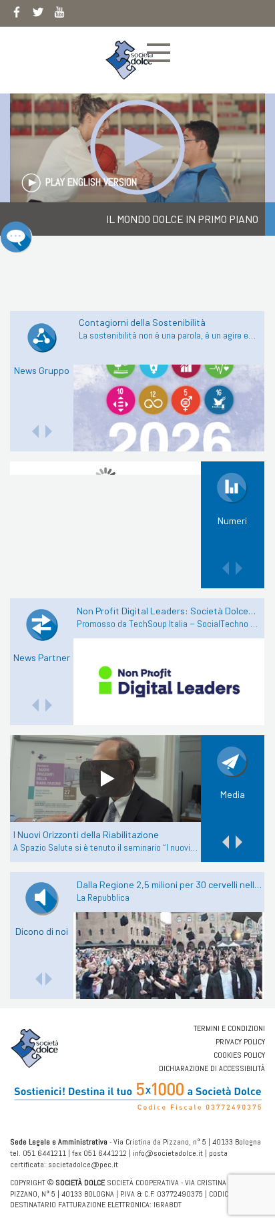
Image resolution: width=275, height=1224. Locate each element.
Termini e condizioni (229, 1028)
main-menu (158, 52)
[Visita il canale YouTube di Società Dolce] (59, 14)
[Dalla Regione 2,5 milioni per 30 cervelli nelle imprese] (169, 955)
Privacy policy (240, 1042)
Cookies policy (239, 1055)
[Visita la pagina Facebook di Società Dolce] (16, 14)
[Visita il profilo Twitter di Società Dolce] (38, 14)
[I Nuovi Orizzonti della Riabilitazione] (106, 778)
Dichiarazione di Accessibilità (212, 1068)
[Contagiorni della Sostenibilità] (169, 408)
